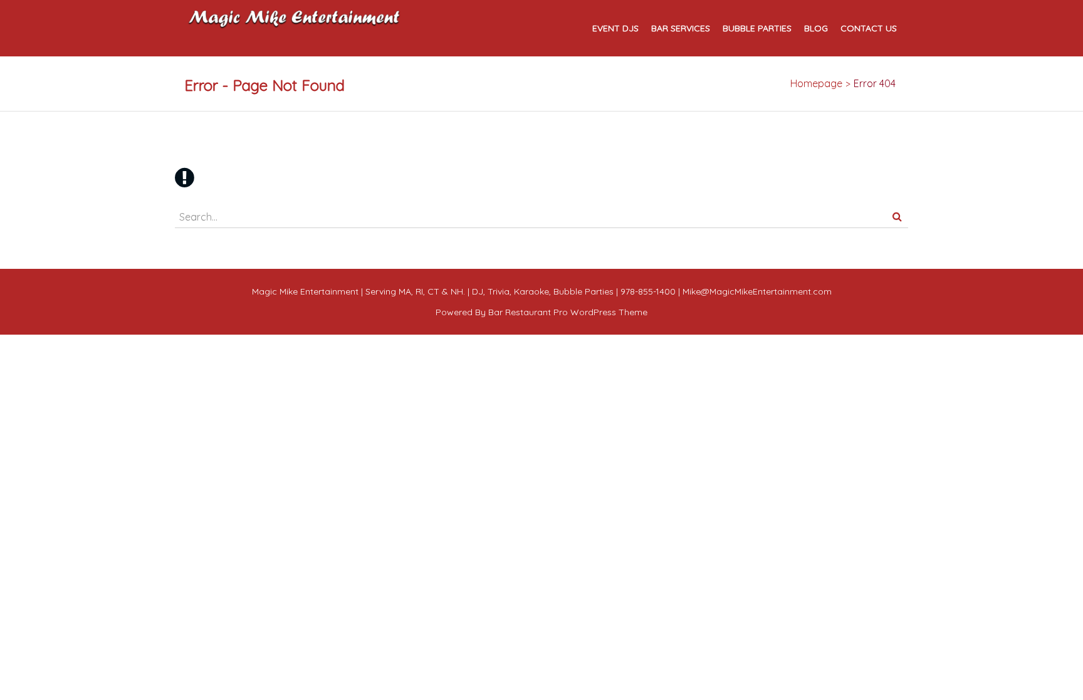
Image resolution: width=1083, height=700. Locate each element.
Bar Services (680, 29)
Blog (816, 29)
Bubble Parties (757, 29)
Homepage (816, 83)
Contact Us (868, 29)
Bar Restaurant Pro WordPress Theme (567, 312)
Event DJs (615, 29)
